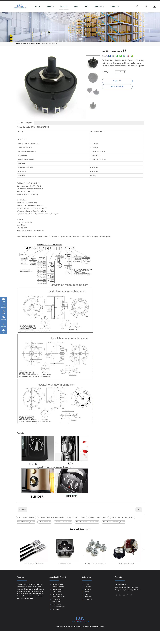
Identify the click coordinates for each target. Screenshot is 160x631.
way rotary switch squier (26, 517)
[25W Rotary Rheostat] (126, 547)
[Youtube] (127, 595)
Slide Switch (56, 602)
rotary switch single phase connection (51, 517)
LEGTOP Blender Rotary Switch (122, 517)
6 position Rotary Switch (63, 522)
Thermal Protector (58, 587)
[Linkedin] (120, 595)
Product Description (25, 123)
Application (99, 7)
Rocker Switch (57, 594)
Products (63, 7)
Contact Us (114, 7)
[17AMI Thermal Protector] (34, 547)
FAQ (86, 7)
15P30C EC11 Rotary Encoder (95, 564)
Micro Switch (56, 599)
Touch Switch (56, 604)
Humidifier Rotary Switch (26, 522)
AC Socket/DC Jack (58, 607)
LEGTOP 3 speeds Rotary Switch (114, 522)
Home (37, 7)
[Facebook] (116, 595)
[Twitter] (124, 595)
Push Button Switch (58, 597)
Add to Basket (116, 86)
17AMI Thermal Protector (34, 564)
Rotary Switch (56, 592)
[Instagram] (131, 595)
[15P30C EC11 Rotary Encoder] (95, 547)
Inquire (115, 81)
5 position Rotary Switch (77, 517)
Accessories (56, 609)
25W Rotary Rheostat (126, 564)
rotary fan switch (45, 522)
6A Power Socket (65, 564)
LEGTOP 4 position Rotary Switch (87, 522)
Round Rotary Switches (25, 236)
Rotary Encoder (57, 589)
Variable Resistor (57, 584)
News (76, 7)
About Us (50, 7)
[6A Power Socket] (64, 547)
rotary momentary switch (99, 517)
